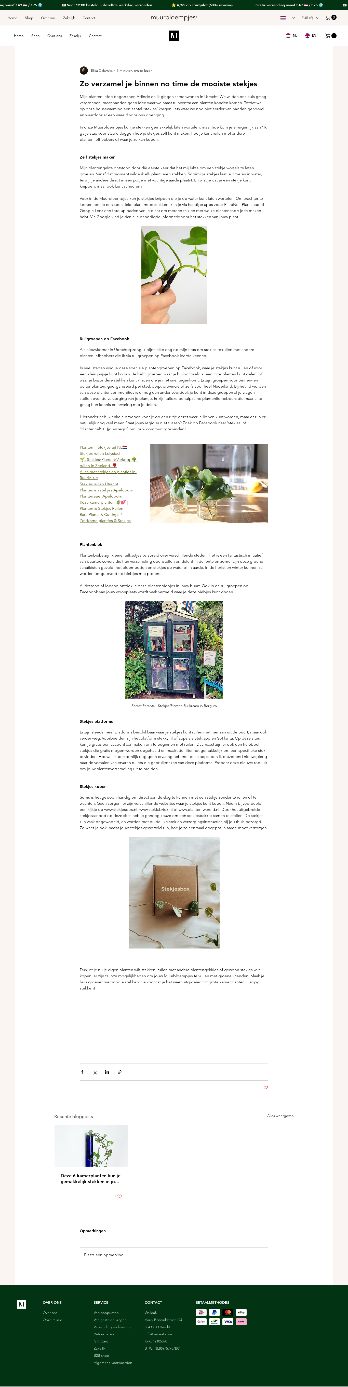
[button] (268, 650)
